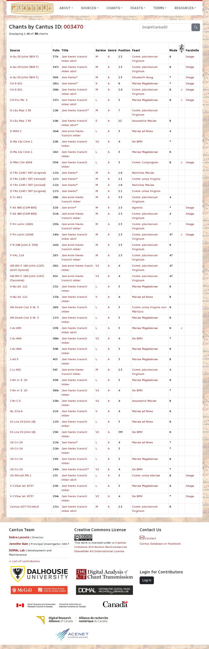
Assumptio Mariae (144, 121)
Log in (146, 580)
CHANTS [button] (113, 8)
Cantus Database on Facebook (160, 543)
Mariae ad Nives (142, 131)
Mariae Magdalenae (145, 83)
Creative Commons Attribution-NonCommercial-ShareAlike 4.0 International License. (101, 547)
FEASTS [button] (136, 8)
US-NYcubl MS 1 (20, 475)
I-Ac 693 (15, 328)
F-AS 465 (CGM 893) (23, 207)
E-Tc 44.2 (16, 197)
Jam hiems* (69, 77)
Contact (150, 538)
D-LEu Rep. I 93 (20, 110)
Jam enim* (68, 207)
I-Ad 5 (14, 359)
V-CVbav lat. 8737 (22, 486)
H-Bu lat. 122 (18, 286)
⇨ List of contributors (24, 561)
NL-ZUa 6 (16, 411)
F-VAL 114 (17, 255)
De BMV (137, 141)
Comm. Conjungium (145, 162)
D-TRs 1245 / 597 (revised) (28, 179)
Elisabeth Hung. (143, 77)
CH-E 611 (16, 83)
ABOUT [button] (65, 8)
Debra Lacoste (19, 537)
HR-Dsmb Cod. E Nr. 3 (24, 307)
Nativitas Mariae (143, 172)
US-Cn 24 (16, 442)
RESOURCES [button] (184, 8)
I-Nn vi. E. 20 (18, 380)
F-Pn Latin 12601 (21, 224)
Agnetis (137, 207)
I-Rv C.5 (15, 401)
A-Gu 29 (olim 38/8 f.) (24, 67)
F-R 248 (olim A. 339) (24, 245)
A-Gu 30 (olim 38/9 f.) (24, 56)
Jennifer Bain (19, 544)
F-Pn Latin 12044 (21, 234)
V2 (97, 141)
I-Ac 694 (15, 338)
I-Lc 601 (15, 369)
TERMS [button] (158, 8)
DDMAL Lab (17, 550)
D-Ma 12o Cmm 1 (21, 141)
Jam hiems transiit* (75, 110)
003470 (73, 26)
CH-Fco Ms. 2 (18, 100)
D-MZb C (16, 131)
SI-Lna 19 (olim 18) (23, 421)
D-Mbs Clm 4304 (21, 162)
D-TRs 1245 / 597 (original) (28, 172)
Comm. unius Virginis (146, 179)
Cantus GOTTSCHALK (24, 506)
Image (190, 56)
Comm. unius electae (146, 475)
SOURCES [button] (88, 8)
